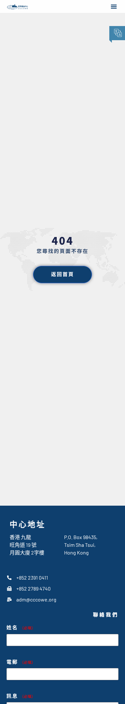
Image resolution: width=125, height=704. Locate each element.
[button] (114, 6)
